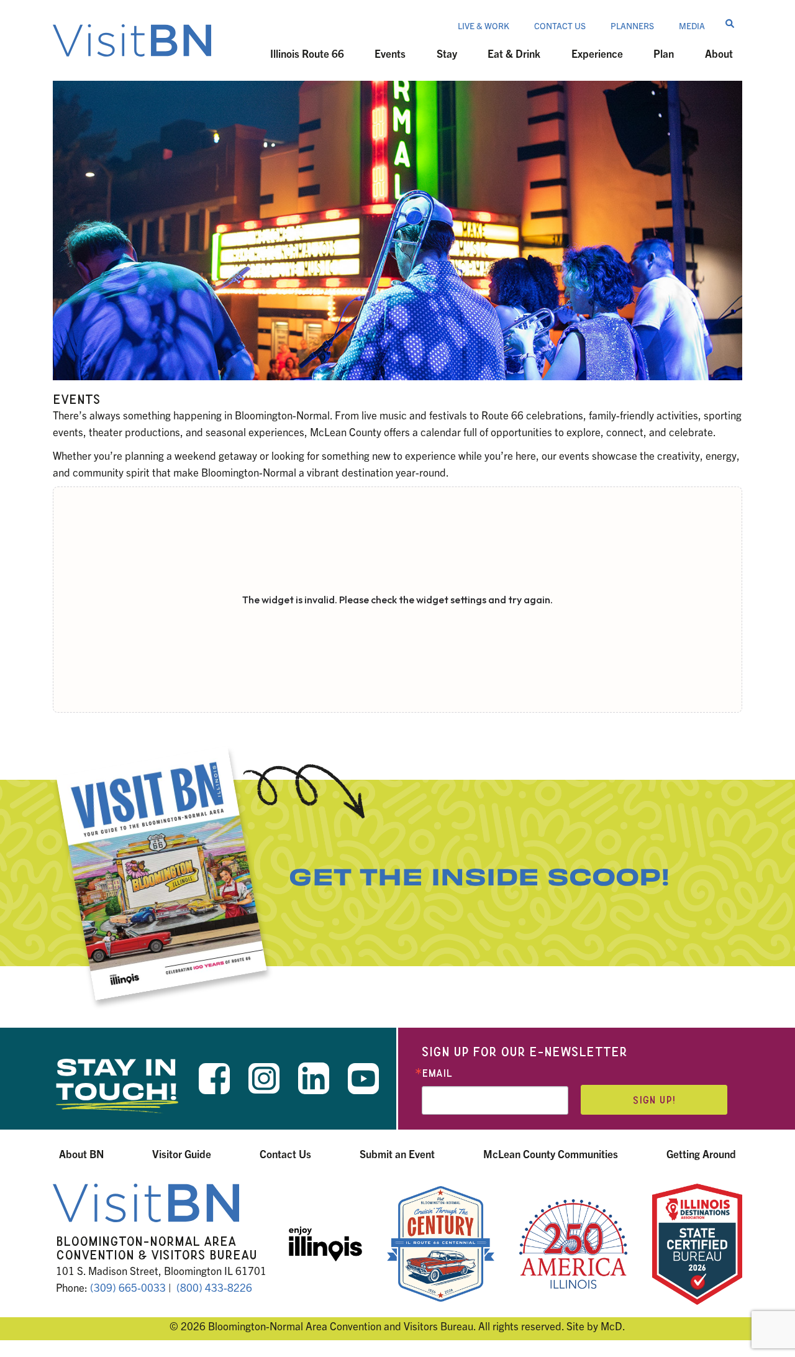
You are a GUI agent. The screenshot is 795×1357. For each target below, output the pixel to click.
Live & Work (483, 25)
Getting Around (701, 1153)
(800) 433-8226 (214, 1287)
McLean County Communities (550, 1153)
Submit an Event (397, 1153)
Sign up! (654, 1100)
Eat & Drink (514, 53)
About (719, 53)
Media (692, 25)
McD (611, 1325)
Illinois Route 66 (307, 53)
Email (437, 1073)
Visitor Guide (181, 1153)
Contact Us (560, 25)
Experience (597, 53)
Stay (447, 53)
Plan (663, 53)
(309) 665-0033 (128, 1287)
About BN (81, 1153)
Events (390, 53)
